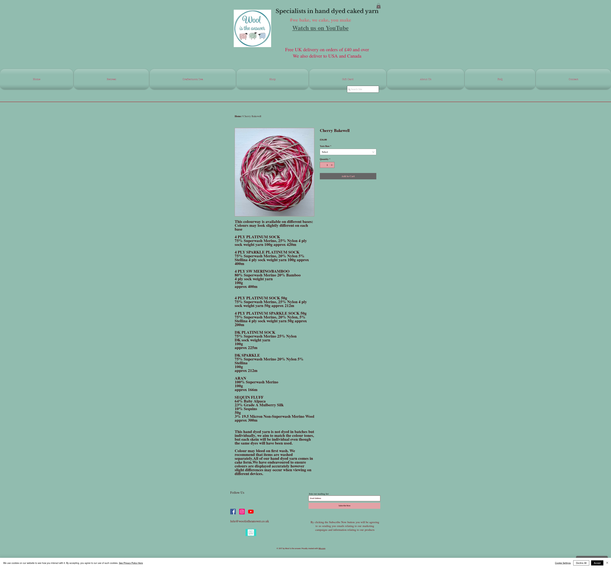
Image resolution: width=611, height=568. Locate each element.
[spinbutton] (327, 165)
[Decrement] (322, 165)
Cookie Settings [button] (563, 562)
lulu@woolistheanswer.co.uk (249, 521)
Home (238, 116)
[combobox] (348, 152)
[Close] (607, 562)
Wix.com (322, 548)
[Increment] (332, 165)
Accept (597, 562)
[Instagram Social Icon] (242, 511)
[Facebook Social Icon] (233, 511)
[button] (378, 5)
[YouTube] (251, 511)
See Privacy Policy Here (131, 562)
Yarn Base (325, 146)
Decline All (581, 562)
